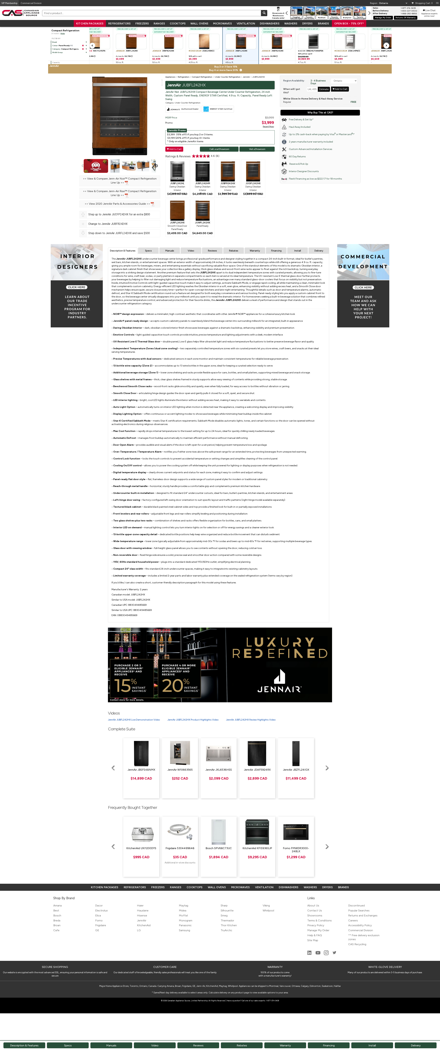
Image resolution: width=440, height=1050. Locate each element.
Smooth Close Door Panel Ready (177, 225)
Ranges (159, 23)
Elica (98, 915)
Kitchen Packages (89, 23)
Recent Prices (268, 126)
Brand (54, 42)
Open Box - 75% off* (349, 23)
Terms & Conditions (319, 920)
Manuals (169, 250)
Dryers (307, 23)
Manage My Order (383, 18)
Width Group (57, 52)
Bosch (57, 915)
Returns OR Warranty (406, 18)
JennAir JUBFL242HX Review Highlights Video (251, 719)
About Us (313, 905)
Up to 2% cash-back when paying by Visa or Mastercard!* (322, 134)
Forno (99, 920)
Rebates (233, 250)
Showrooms (314, 915)
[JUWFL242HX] (202, 210)
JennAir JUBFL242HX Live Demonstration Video (134, 719)
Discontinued (356, 905)
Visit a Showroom (257, 149)
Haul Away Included (299, 126)
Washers (291, 23)
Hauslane (142, 910)
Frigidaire (100, 925)
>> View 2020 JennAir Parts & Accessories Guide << (118, 203)
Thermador (227, 920)
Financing (276, 250)
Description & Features (122, 250)
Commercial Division (360, 930)
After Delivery (380, 14)
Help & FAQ (314, 935)
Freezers (142, 23)
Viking (266, 905)
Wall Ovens (199, 23)
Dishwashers (269, 23)
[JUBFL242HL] (177, 171)
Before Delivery (380, 11)
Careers (353, 920)
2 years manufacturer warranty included (311, 141)
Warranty (255, 250)
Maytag (183, 905)
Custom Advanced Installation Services (310, 149)
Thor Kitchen (229, 925)
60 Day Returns (297, 156)
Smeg (224, 915)
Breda (56, 920)
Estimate (323, 89)
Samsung (184, 930)
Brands (323, 23)
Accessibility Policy (360, 925)
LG (139, 930)
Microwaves (222, 23)
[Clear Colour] (82, 45)
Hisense (142, 915)
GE (97, 930)
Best (56, 910)
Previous (83, 166)
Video (191, 250)
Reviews (212, 250)
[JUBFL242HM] (202, 171)
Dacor (99, 905)
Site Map (312, 940)
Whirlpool (268, 910)
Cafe (56, 930)
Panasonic (185, 925)
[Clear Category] (82, 49)
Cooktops (178, 23)
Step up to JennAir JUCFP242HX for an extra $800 (119, 214)
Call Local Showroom (219, 149)
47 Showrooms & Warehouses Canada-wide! (278, 14)
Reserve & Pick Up (298, 163)
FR (437, 3)
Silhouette (227, 910)
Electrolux (101, 910)
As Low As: (124, 56)
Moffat (183, 915)
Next (156, 166)
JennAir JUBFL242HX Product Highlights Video (193, 719)
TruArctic (226, 930)
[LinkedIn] (309, 954)
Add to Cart (174, 149)
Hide (62, 33)
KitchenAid (144, 925)
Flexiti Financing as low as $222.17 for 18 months (315, 178)
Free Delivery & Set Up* (301, 119)
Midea (182, 910)
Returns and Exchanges (362, 915)
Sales (375, 8)
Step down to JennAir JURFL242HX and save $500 (119, 233)
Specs (148, 250)
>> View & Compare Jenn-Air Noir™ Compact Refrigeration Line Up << (120, 180)
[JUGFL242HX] (253, 171)
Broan (56, 925)
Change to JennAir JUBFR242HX (108, 223)
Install (297, 250)
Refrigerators (119, 23)
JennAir (141, 920)
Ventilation (246, 23)
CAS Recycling (357, 944)
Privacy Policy (315, 925)
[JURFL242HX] (177, 210)
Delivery (318, 250)
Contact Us (314, 910)
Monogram (185, 920)
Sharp (224, 905)
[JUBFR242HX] (228, 171)
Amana (57, 905)
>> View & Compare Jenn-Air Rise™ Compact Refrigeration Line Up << (119, 193)
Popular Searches (359, 910)
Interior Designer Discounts (304, 171)
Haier (140, 905)
